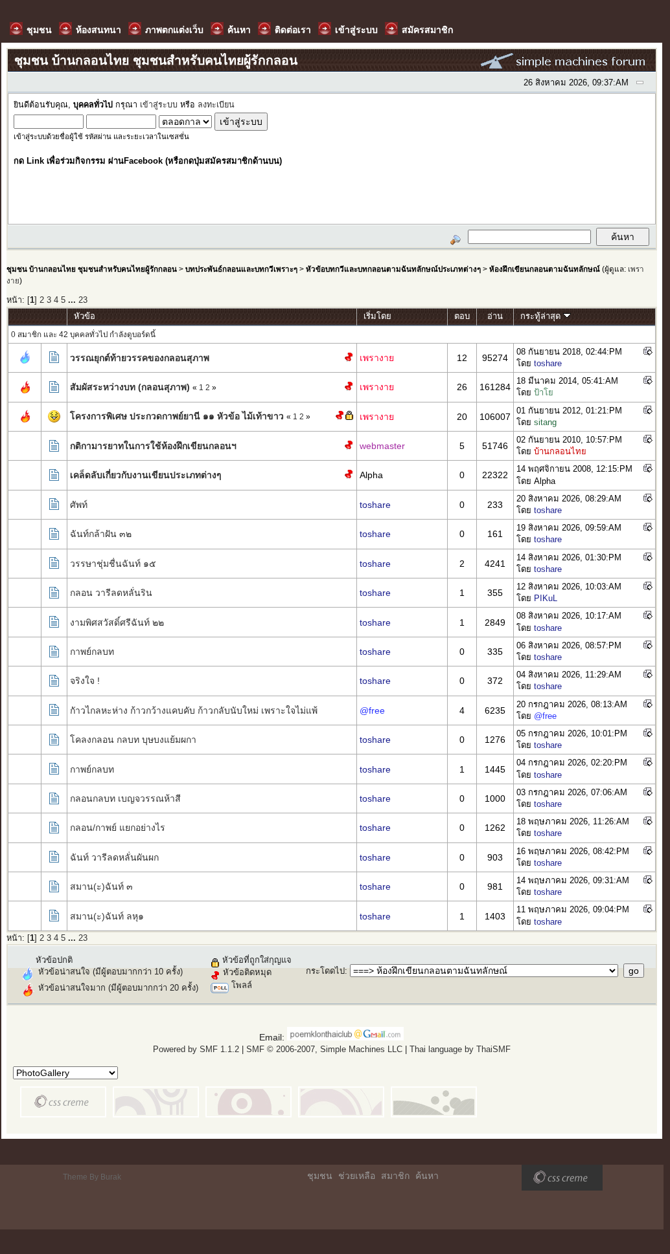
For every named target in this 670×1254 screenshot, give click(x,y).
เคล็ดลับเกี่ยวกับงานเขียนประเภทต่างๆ (146, 475)
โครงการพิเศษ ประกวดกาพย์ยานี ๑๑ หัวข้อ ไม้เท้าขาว (177, 416)
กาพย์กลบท (92, 651)
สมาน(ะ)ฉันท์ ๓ (101, 886)
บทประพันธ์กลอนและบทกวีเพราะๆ (241, 269)
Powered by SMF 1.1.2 (196, 1049)
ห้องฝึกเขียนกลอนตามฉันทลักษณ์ (544, 269)
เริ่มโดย (377, 316)
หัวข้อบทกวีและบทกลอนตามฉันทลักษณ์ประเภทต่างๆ (393, 269)
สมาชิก (395, 1176)
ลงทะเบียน (216, 104)
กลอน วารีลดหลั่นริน (111, 593)
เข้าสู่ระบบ (159, 104)
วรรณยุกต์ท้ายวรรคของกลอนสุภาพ (139, 358)
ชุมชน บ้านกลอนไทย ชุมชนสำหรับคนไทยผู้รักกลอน (91, 269)
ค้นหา (427, 1176)
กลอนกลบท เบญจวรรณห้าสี (125, 798)
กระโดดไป (325, 971)
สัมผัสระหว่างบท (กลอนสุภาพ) (130, 387)
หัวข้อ (84, 316)
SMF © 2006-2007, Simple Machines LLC (324, 1049)
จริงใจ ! (85, 681)
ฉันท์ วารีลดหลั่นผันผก (114, 857)
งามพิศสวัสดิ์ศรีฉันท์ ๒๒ (117, 622)
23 (82, 300)
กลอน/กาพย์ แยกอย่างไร (117, 827)
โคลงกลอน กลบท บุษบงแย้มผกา (133, 739)
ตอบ (462, 316)
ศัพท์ (78, 505)
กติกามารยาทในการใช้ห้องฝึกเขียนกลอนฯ (153, 446)
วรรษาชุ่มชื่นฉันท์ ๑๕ (113, 563)
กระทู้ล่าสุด (541, 316)
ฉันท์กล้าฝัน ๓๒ (101, 534)
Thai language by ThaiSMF (460, 1049)
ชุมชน (319, 1176)
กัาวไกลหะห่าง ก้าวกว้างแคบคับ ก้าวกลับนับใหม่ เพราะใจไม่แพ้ (194, 710)
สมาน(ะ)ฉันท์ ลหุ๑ (107, 916)
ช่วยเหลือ (356, 1176)
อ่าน (495, 316)
